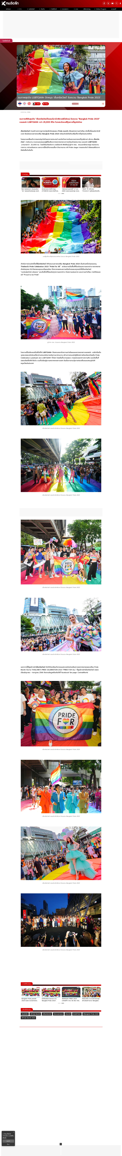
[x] (108, 3)
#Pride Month (35, 1014)
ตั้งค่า (8, 1144)
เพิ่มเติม (4, 1137)
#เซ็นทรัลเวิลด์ (47, 1014)
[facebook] (104, 3)
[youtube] (112, 3)
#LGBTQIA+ (77, 1014)
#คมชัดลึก (25, 1014)
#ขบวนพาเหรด (58, 1014)
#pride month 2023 (28, 1018)
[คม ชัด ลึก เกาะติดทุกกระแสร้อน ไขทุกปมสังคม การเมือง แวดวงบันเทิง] (61, 3)
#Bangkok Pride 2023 (90, 1014)
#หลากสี (67, 1014)
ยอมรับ (8, 1141)
